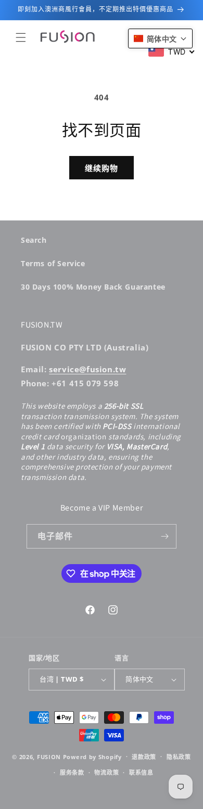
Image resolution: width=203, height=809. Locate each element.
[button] (20, 37)
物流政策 (106, 772)
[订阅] (164, 536)
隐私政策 (179, 757)
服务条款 (72, 772)
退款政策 (144, 757)
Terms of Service (53, 263)
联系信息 (141, 772)
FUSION (49, 756)
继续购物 (101, 168)
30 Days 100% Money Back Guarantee (93, 287)
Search (34, 240)
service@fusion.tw (87, 369)
